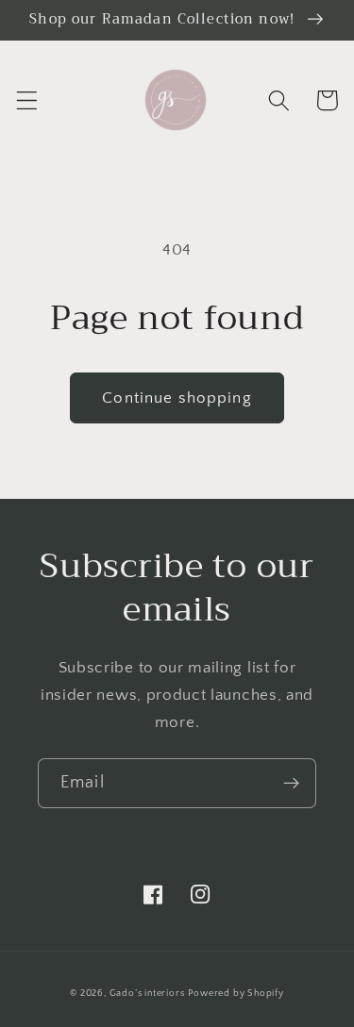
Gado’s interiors (147, 993)
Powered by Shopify (236, 993)
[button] (27, 100)
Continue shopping (177, 397)
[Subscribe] (291, 783)
